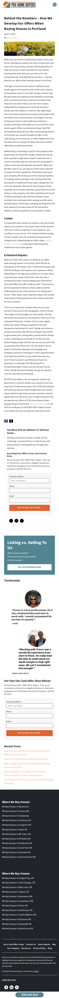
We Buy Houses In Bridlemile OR (17, 843)
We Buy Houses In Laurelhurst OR (17, 901)
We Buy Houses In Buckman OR (16, 919)
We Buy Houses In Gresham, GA (16, 820)
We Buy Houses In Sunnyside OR (16, 924)
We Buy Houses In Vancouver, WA (17, 896)
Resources (26, 948)
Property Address (17, 476)
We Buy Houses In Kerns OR (15, 905)
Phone (11, 486)
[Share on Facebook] (6, 421)
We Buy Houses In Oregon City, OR (18, 878)
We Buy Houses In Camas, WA (15, 811)
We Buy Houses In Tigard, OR (15, 891)
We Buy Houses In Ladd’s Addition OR (19, 914)
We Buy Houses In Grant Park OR (17, 847)
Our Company (13, 948)
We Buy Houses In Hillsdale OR (16, 838)
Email (12, 496)
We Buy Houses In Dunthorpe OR (17, 910)
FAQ (54, 944)
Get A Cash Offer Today (13, 944)
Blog (50, 948)
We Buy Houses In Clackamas (15, 815)
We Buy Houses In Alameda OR (16, 852)
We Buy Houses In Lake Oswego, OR (18, 882)
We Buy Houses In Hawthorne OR (17, 928)
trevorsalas (12, 37)
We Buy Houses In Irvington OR (16, 824)
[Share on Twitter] (11, 421)
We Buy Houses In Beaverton (15, 806)
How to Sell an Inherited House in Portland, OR (26, 759)
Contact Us (31, 944)
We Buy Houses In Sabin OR (14, 829)
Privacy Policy (39, 948)
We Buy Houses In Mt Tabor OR (16, 834)
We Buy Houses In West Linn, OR (17, 887)
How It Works (44, 944)
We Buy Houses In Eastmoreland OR (19, 857)
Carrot (36, 971)
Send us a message (38, 403)
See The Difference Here (29, 567)
